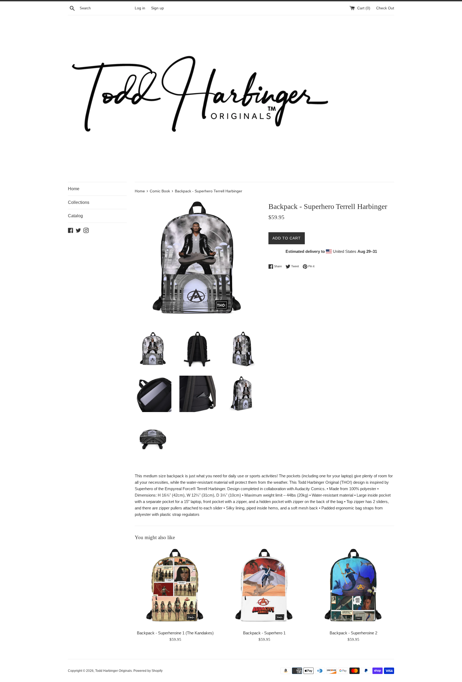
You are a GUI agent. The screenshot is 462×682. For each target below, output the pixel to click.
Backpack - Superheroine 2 (353, 633)
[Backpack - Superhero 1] (264, 586)
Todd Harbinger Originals (113, 671)
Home (73, 188)
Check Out (385, 8)
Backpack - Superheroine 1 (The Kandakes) (175, 633)
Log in (140, 8)
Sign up (157, 8)
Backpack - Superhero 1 (264, 633)
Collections (78, 202)
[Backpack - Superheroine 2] (353, 586)
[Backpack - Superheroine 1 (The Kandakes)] (175, 586)
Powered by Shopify (148, 671)
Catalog (75, 216)
